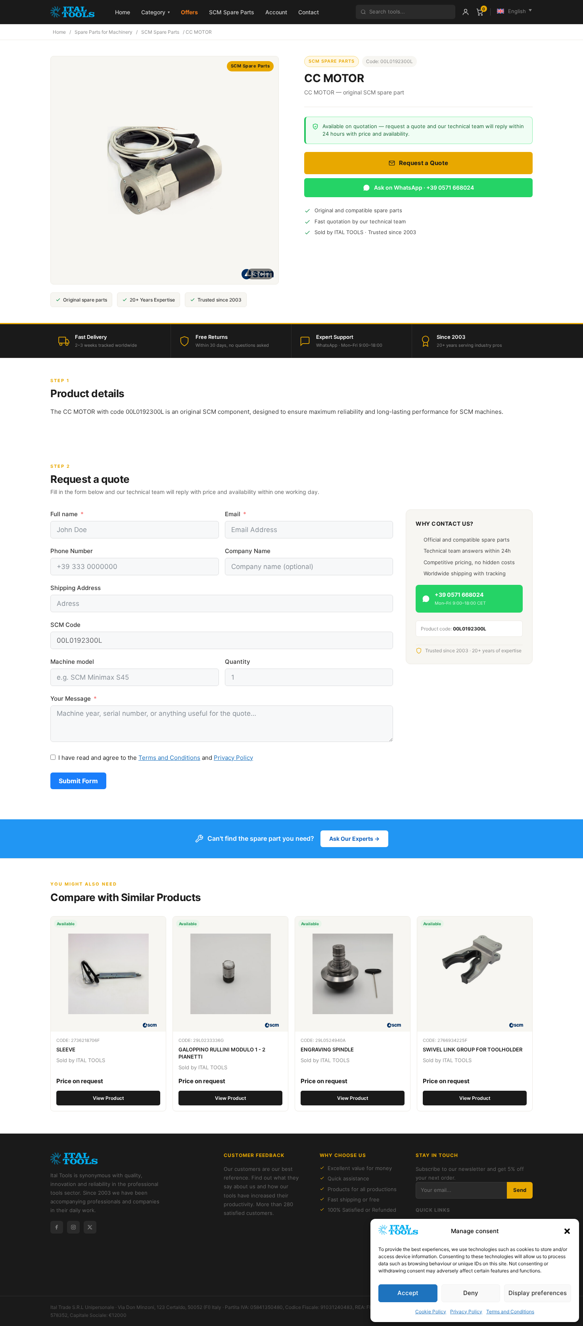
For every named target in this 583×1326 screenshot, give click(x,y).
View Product (108, 1098)
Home (122, 12)
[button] (567, 1231)
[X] (90, 1227)
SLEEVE (65, 1049)
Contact (308, 12)
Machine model (72, 661)
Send (519, 1190)
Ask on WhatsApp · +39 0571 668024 (424, 187)
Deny (470, 1293)
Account (276, 12)
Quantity (237, 661)
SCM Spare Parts (231, 12)
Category (155, 12)
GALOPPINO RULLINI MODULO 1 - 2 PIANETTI (221, 1053)
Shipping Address (75, 588)
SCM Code (65, 624)
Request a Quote (424, 163)
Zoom (263, 274)
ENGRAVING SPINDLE (327, 1049)
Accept (407, 1293)
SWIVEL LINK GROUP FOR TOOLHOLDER (472, 1049)
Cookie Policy (430, 1311)
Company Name (247, 551)
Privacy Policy (466, 1311)
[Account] (466, 12)
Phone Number (71, 551)
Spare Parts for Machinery (103, 32)
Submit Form (78, 781)
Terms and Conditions (510, 1311)
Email (232, 514)
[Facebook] (56, 1227)
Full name (64, 514)
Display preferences (537, 1293)
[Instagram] (73, 1227)
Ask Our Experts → (354, 838)
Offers (189, 12)
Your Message (70, 698)
